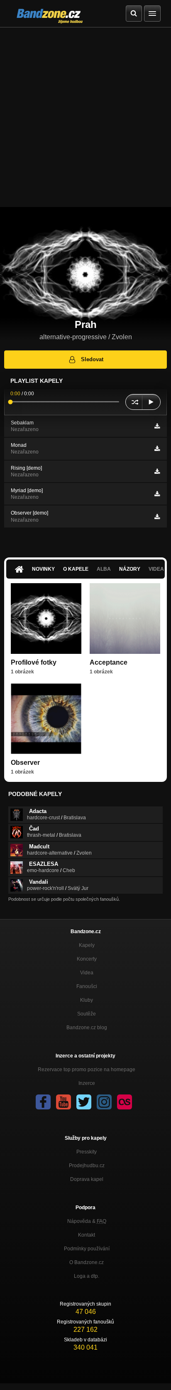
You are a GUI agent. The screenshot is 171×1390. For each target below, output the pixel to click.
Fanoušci (86, 986)
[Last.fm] (124, 1101)
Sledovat (92, 359)
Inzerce (86, 1083)
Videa (86, 973)
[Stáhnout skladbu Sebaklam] (157, 426)
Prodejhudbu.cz (87, 1165)
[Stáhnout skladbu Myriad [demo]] (157, 494)
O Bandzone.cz (86, 1262)
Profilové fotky (33, 662)
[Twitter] (83, 1101)
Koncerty (87, 959)
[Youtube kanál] (63, 1101)
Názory (129, 569)
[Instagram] (104, 1101)
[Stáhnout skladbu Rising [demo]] (157, 471)
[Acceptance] (125, 618)
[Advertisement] (85, 117)
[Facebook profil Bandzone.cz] (43, 1101)
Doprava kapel (86, 1179)
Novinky (43, 569)
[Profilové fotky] (46, 618)
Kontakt (86, 1235)
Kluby (86, 1000)
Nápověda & (86, 1221)
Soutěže (86, 1014)
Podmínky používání (87, 1249)
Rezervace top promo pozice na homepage (86, 1069)
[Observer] (46, 718)
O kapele (75, 569)
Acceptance (108, 662)
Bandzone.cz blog (86, 1027)
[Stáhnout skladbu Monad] (157, 448)
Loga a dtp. (86, 1276)
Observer (25, 762)
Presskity (86, 1152)
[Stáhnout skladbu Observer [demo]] (157, 517)
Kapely (87, 945)
